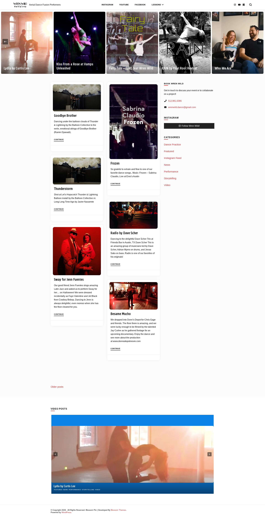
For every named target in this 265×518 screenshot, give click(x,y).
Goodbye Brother (65, 115)
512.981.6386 (175, 101)
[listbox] (132, 42)
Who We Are (223, 68)
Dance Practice (172, 144)
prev (55, 454)
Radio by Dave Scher (124, 233)
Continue (59, 140)
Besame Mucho (121, 314)
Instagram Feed (172, 158)
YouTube (124, 5)
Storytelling (170, 178)
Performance (171, 171)
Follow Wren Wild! (191, 126)
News (167, 164)
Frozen (115, 163)
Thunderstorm (63, 189)
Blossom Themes (118, 510)
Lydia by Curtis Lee (16, 68)
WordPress (66, 512)
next (209, 454)
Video (167, 185)
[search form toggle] (250, 4)
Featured (169, 151)
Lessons (156, 5)
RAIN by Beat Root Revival (179, 68)
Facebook (140, 5)
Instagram (107, 5)
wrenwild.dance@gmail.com (182, 107)
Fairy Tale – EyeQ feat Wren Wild (131, 68)
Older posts (57, 386)
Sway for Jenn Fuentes (69, 279)
